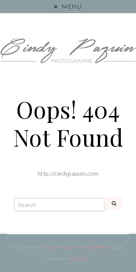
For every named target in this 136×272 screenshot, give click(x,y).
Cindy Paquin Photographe (77, 247)
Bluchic (80, 258)
